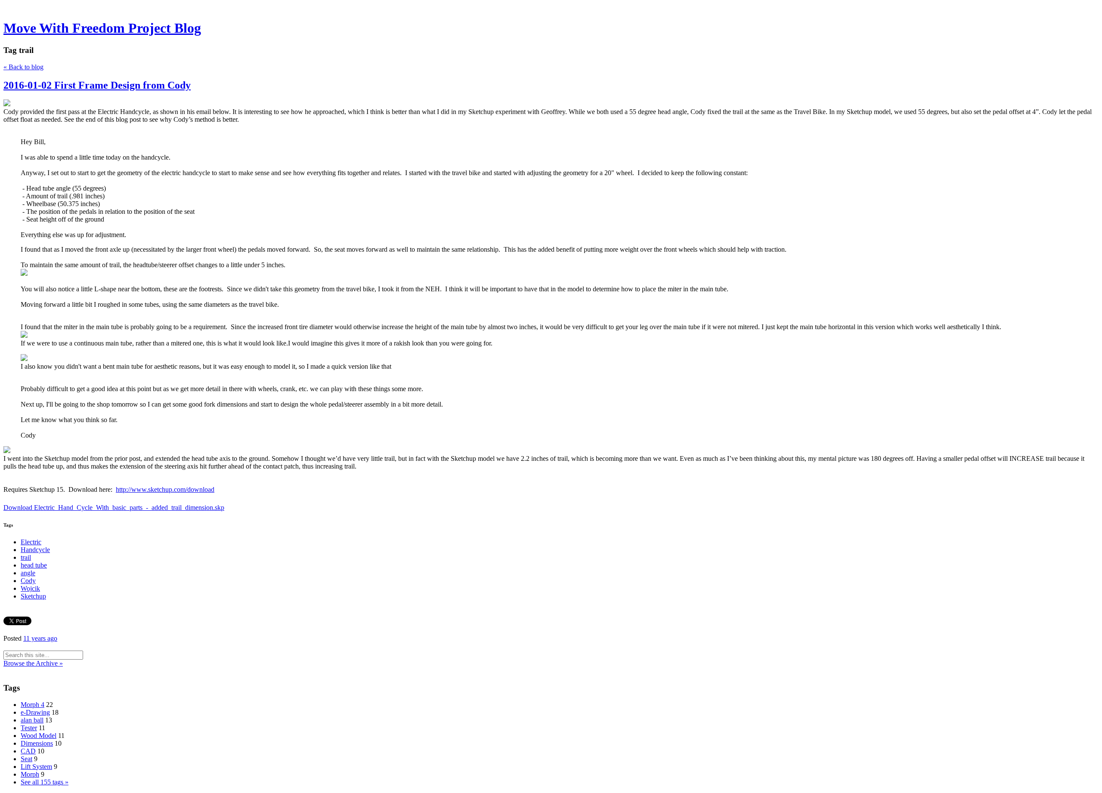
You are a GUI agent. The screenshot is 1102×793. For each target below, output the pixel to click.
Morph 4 (32, 704)
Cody (28, 580)
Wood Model (38, 735)
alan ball (32, 720)
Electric (31, 542)
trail (26, 557)
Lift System (36, 766)
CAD (28, 751)
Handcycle (35, 549)
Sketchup (33, 596)
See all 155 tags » (44, 782)
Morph (30, 774)
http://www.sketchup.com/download (165, 489)
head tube (34, 565)
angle (28, 573)
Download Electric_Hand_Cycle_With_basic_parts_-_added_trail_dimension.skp (113, 507)
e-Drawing (35, 712)
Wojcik (30, 588)
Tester (29, 727)
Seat (26, 758)
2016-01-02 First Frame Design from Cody (97, 85)
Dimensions (37, 743)
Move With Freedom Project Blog (102, 28)
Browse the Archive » (33, 663)
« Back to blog (23, 67)
